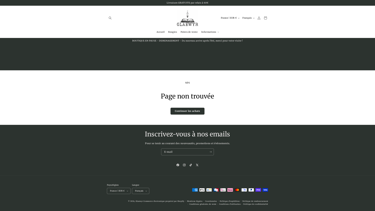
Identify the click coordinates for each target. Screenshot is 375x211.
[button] (110, 18)
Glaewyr (139, 201)
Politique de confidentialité (255, 204)
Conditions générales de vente (202, 204)
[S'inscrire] (210, 151)
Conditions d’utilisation (230, 204)
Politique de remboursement (255, 201)
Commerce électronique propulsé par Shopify (163, 201)
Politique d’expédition (230, 201)
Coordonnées (211, 201)
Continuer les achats (187, 111)
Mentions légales (194, 201)
